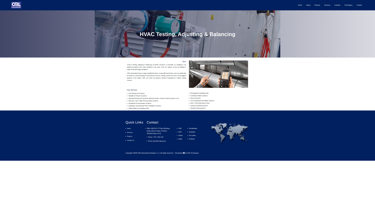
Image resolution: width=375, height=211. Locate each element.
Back (184, 61)
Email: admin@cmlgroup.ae (157, 141)
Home (300, 5)
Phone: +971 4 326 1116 (155, 137)
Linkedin (337, 5)
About (308, 5)
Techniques (348, 5)
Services (327, 5)
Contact (359, 5)
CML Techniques (193, 153)
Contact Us (130, 140)
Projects (317, 5)
